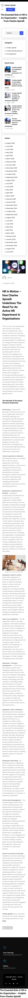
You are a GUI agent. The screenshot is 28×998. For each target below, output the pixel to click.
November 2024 (11, 208)
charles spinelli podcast (14, 51)
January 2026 (10, 165)
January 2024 (11, 239)
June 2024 (9, 224)
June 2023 (9, 252)
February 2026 (11, 162)
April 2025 (9, 193)
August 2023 (10, 249)
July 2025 (9, 183)
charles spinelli (11, 48)
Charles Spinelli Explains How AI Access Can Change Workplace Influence (13, 109)
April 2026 (9, 156)
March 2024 (10, 233)
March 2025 (10, 196)
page (4, 921)
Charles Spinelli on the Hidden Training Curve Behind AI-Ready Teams (13, 84)
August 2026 (10, 143)
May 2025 (9, 190)
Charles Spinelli (10, 5)
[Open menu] (2, 9)
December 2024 (11, 205)
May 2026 (9, 152)
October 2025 (10, 174)
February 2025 (11, 199)
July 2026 (9, 146)
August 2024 (10, 218)
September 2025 (11, 177)
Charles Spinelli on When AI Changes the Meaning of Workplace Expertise (13, 97)
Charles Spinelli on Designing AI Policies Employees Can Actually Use (13, 71)
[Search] (21, 33)
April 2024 (9, 230)
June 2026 (9, 149)
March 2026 (10, 159)
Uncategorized (11, 54)
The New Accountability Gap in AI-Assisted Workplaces (13, 122)
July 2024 (9, 221)
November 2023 (11, 245)
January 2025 (10, 202)
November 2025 (11, 171)
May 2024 (9, 227)
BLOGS (10, 9)
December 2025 (11, 168)
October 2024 (11, 211)
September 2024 (12, 215)
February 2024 (11, 236)
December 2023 (11, 242)
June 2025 (9, 187)
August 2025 (10, 180)
